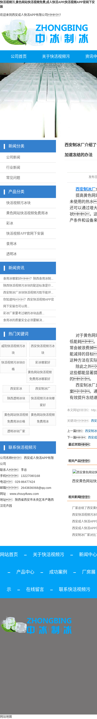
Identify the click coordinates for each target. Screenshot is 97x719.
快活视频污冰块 (18, 203)
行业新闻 (13, 167)
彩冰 (9, 223)
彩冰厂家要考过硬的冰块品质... (23, 313)
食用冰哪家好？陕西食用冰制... (28, 278)
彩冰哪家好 (42, 362)
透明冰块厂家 (16, 431)
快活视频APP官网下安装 (25, 233)
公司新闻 (13, 157)
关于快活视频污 (56, 56)
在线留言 (35, 589)
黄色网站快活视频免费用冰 (27, 213)
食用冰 (11, 244)
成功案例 (58, 572)
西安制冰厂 (42, 389)
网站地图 (6, 717)
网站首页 (9, 554)
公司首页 (19, 56)
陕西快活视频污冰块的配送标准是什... (28, 285)
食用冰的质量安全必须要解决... (23, 320)
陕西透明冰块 (16, 398)
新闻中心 (88, 554)
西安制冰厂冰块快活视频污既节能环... (28, 292)
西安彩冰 (16, 389)
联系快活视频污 (74, 589)
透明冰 (11, 254)
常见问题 (13, 178)
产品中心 (25, 572)
